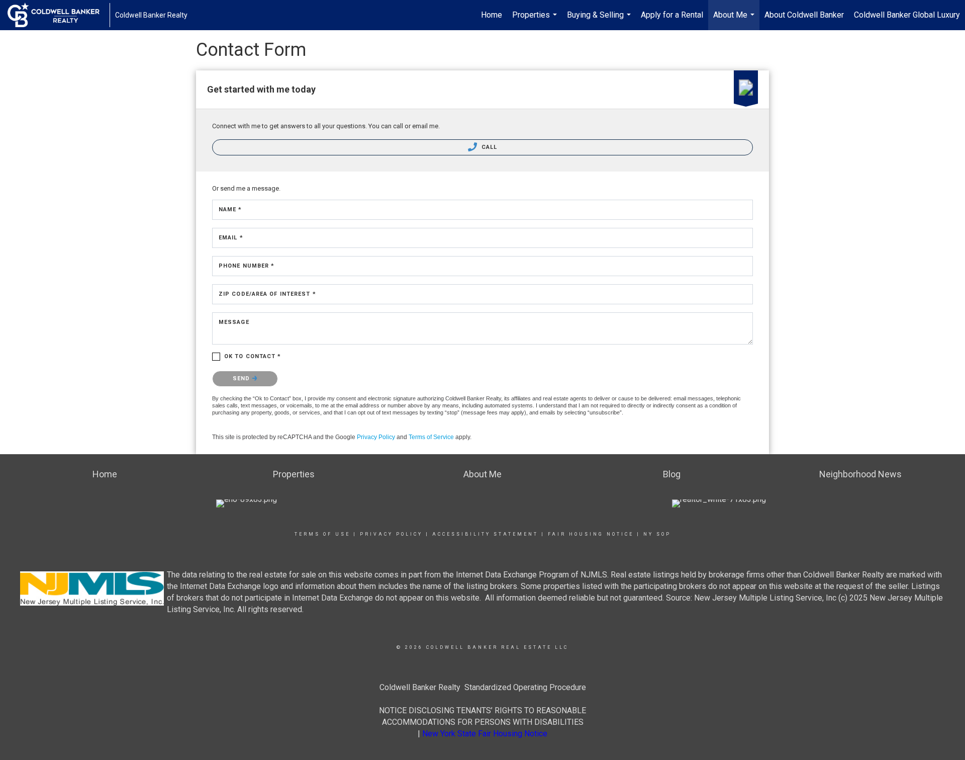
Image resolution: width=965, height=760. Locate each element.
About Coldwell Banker (804, 15)
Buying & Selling (600, 20)
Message (234, 322)
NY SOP (657, 534)
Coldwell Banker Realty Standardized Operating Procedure (482, 687)
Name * (230, 209)
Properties (535, 20)
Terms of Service (431, 437)
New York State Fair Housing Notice (484, 733)
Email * (231, 237)
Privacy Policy (376, 437)
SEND (242, 378)
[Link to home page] (59, 15)
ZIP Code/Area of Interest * (267, 294)
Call (488, 147)
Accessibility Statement (485, 534)
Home (491, 15)
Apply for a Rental (672, 15)
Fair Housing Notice (591, 534)
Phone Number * (246, 266)
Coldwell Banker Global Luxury (907, 15)
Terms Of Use (322, 534)
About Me (735, 20)
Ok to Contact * (252, 356)
